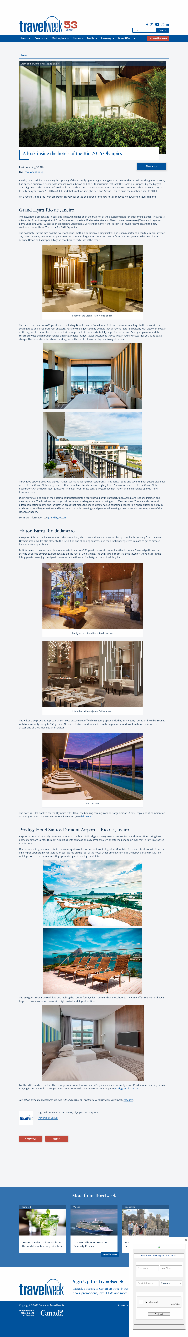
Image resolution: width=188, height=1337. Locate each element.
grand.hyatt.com (57, 517)
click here (128, 1100)
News (24, 55)
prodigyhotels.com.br (126, 1088)
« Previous (30, 1138)
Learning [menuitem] (106, 38)
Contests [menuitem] (78, 38)
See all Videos (110, 1254)
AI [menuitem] (135, 38)
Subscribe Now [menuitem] (158, 38)
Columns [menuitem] (40, 38)
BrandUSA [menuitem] (124, 38)
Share (150, 166)
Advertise (124, 1305)
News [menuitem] (24, 38)
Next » (57, 1138)
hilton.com (87, 816)
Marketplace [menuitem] (59, 38)
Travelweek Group (33, 172)
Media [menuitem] (90, 38)
